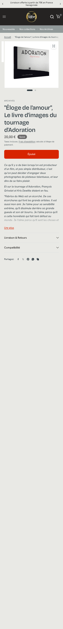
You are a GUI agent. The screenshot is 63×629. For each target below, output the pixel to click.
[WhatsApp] (33, 259)
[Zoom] (53, 46)
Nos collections (27, 29)
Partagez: (9, 259)
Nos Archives (46, 29)
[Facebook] (18, 259)
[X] (23, 259)
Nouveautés (9, 29)
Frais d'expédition (27, 141)
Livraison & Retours (15, 237)
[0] (57, 17)
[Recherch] (52, 17)
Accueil (7, 37)
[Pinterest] (28, 259)
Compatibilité (12, 247)
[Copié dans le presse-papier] (38, 259)
